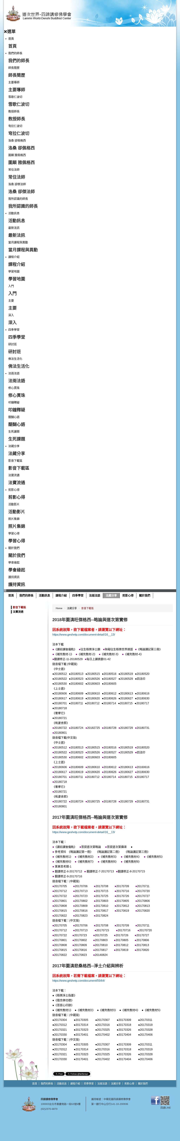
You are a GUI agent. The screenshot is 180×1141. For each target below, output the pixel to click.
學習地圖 (14, 271)
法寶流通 (14, 475)
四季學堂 (14, 329)
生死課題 (14, 431)
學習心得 (14, 533)
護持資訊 (14, 577)
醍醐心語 (14, 417)
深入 (11, 315)
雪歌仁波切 (15, 96)
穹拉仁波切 (15, 125)
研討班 (12, 344)
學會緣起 (14, 562)
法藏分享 (14, 446)
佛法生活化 (15, 358)
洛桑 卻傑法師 (17, 184)
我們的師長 (15, 53)
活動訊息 (14, 213)
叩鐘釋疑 (14, 402)
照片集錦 (14, 518)
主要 (11, 300)
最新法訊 (14, 227)
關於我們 (14, 547)
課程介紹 (14, 256)
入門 (11, 286)
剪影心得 (14, 489)
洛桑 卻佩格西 (17, 140)
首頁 (11, 38)
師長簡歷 (14, 67)
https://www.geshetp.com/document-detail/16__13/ (83, 634)
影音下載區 (15, 460)
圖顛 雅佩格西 (17, 155)
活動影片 (14, 504)
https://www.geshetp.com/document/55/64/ (78, 980)
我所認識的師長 (18, 198)
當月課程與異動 (18, 242)
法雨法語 (14, 373)
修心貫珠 (14, 387)
